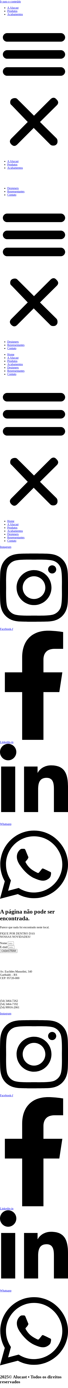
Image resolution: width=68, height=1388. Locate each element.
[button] (34, 88)
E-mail (4, 946)
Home (10, 354)
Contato (11, 194)
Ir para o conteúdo (10, 1)
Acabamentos (15, 14)
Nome (4, 943)
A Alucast (12, 7)
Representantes (15, 191)
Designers (13, 188)
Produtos (12, 11)
